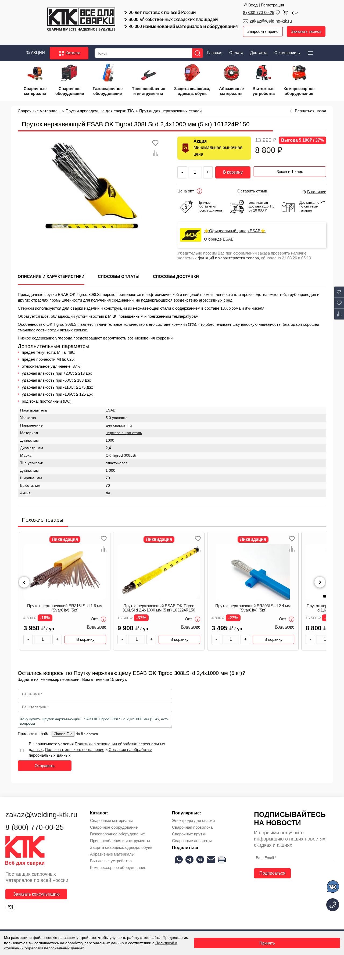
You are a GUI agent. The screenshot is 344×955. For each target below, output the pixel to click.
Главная (214, 52)
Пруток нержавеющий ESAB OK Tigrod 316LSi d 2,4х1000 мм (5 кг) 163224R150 (64, 608)
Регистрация (272, 5)
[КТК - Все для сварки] (81, 20)
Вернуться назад (310, 111)
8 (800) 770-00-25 (258, 12)
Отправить (45, 765)
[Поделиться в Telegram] (189, 860)
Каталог (72, 53)
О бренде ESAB (219, 239)
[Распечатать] (222, 860)
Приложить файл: (35, 733)
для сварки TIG (119, 425)
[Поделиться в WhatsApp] (179, 860)
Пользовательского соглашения (74, 749)
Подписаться (272, 873)
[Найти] (197, 53)
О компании (285, 52)
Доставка (258, 52)
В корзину (233, 172)
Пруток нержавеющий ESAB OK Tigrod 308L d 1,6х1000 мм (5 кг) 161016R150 (253, 608)
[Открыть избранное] (277, 12)
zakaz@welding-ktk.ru (271, 21)
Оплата (236, 52)
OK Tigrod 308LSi (121, 455)
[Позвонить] (332, 904)
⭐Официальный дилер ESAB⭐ (235, 231)
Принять (267, 943)
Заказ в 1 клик (290, 171)
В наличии (316, 191)
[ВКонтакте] (10, 907)
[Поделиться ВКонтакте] (200, 860)
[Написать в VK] (333, 887)
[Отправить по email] (211, 860)
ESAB (110, 410)
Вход (253, 5)
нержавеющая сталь (124, 433)
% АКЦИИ (35, 52)
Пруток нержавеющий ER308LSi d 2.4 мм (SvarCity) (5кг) (158, 608)
